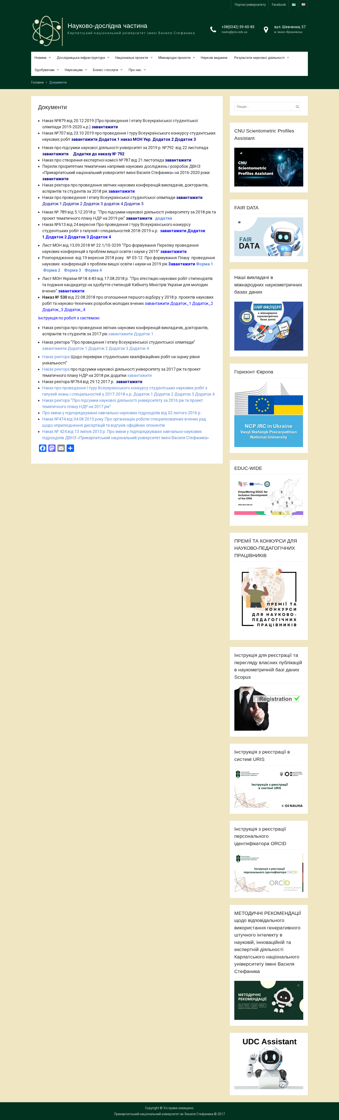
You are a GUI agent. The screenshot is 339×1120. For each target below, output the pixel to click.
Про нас (134, 70)
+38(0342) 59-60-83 (238, 27)
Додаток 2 (163, 139)
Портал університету (250, 4)
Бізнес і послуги (105, 70)
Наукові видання (214, 58)
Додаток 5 (133, 203)
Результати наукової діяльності (259, 58)
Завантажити (181, 263)
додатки (163, 218)
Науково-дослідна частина (107, 25)
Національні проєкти (131, 58)
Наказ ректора (56, 356)
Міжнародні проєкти (174, 58)
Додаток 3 (185, 139)
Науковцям (74, 70)
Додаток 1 (52, 203)
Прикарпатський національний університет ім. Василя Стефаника (163, 1114)
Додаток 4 (100, 236)
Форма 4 (93, 270)
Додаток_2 (203, 303)
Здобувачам (44, 70)
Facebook (279, 4)
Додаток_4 (74, 309)
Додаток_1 (180, 303)
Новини (40, 58)
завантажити (105, 126)
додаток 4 (113, 203)
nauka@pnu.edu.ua (234, 32)
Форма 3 (74, 270)
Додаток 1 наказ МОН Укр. (125, 139)
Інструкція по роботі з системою (68, 317)
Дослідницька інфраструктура (81, 58)
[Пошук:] (268, 106)
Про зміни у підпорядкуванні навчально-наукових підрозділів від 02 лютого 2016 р (121, 412)
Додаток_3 (52, 309)
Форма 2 (51, 270)
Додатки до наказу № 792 (98, 153)
